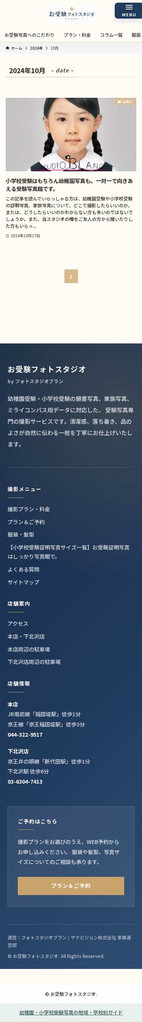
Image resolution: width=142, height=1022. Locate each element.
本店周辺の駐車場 (29, 649)
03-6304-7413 (25, 781)
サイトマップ (23, 582)
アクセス (18, 623)
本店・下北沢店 (26, 636)
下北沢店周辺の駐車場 (34, 661)
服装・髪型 (21, 534)
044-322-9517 (25, 734)
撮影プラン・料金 (29, 509)
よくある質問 (23, 569)
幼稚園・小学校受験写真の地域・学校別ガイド (71, 1012)
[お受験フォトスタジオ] (72, 14)
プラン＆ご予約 (26, 522)
